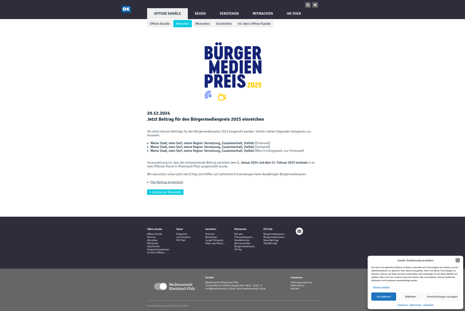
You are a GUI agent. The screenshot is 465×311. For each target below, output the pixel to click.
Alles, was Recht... (215, 243)
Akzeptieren (384, 296)
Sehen (200, 13)
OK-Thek (294, 13)
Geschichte (224, 24)
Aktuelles (182, 24)
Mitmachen (263, 13)
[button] (458, 260)
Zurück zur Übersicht (165, 192)
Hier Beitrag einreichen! (166, 182)
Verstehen (229, 13)
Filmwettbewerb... (244, 237)
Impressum (402, 305)
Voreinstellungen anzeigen (442, 296)
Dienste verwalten (381, 287)
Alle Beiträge (270, 243)
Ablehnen (410, 296)
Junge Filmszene (214, 240)
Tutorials (210, 234)
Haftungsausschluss (301, 282)
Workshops (211, 237)
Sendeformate (241, 240)
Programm (181, 234)
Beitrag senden (242, 243)
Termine (151, 237)
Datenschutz (415, 305)
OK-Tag (238, 249)
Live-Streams (183, 237)
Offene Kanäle (167, 13)
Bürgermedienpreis (244, 246)
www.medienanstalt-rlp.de (251, 288)
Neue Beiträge (271, 240)
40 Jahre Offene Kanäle (254, 24)
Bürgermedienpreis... (274, 234)
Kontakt (295, 288)
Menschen (202, 24)
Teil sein (238, 234)
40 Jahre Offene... (156, 252)
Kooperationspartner (158, 249)
